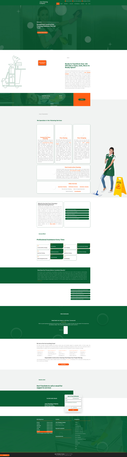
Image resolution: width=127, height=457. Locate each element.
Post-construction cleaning (75, 170)
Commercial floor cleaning (47, 142)
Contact (82, 3)
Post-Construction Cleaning (80, 439)
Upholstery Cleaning (84, 186)
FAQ (86, 3)
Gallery (71, 3)
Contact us (68, 359)
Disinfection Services (73, 186)
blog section (53, 223)
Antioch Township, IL (63, 350)
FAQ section (39, 280)
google (56, 439)
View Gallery (63, 364)
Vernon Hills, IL (83, 350)
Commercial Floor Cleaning (80, 433)
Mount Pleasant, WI (52, 350)
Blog (89, 3)
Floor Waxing (77, 435)
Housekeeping (77, 191)
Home (58, 3)
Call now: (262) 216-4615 (42, 32)
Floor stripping (85, 142)
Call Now (81, 99)
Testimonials (77, 3)
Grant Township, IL (40, 350)
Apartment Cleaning (62, 186)
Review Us (5, 455)
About (61, 3)
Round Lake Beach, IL (74, 350)
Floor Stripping (78, 437)
